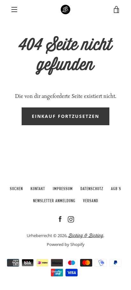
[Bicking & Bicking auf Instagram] (71, 219)
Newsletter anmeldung (54, 201)
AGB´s (116, 189)
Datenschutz (91, 189)
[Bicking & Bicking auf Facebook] (60, 219)
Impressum (63, 189)
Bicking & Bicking (85, 235)
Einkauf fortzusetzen (65, 116)
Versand (90, 201)
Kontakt (38, 189)
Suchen (16, 189)
